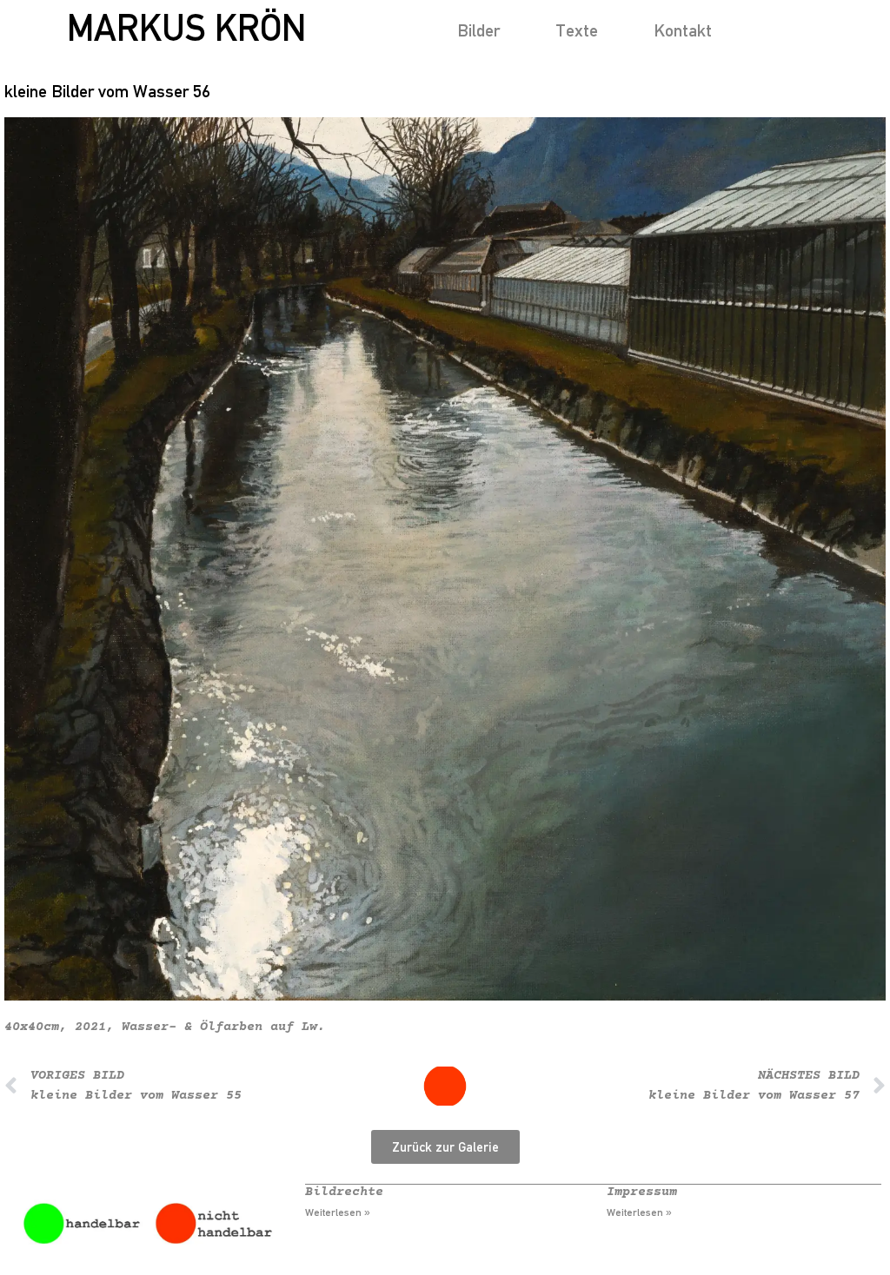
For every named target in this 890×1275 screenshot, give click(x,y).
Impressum (642, 1192)
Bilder (478, 30)
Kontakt (683, 30)
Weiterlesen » (337, 1212)
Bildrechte (344, 1192)
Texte (576, 30)
